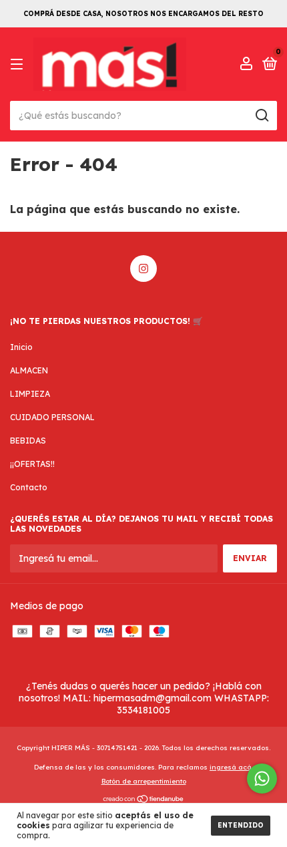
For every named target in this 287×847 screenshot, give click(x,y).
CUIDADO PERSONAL (52, 417)
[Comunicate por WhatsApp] (262, 779)
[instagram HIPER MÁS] (143, 268)
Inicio (21, 347)
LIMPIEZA (30, 394)
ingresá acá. (231, 767)
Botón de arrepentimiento (143, 781)
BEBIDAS (28, 441)
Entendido (241, 825)
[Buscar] (261, 116)
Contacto (28, 487)
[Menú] (19, 64)
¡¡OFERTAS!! (32, 464)
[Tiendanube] (144, 800)
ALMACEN (29, 370)
